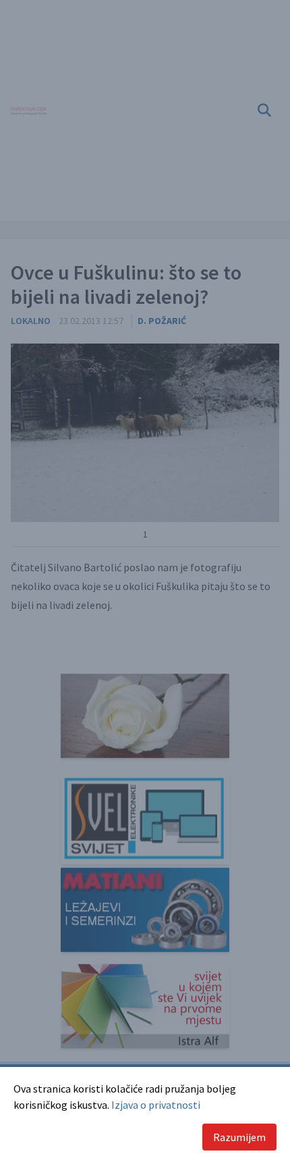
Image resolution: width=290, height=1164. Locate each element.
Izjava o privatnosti (155, 1104)
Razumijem (239, 1137)
